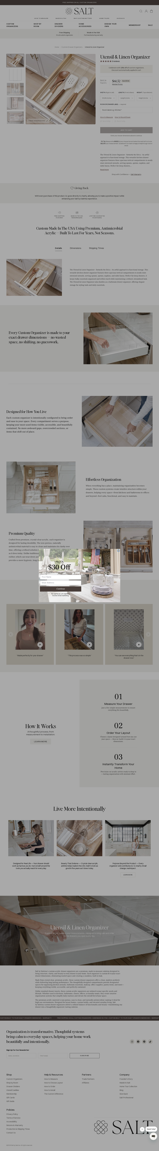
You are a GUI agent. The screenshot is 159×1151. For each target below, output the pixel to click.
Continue (60, 588)
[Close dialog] (118, 550)
